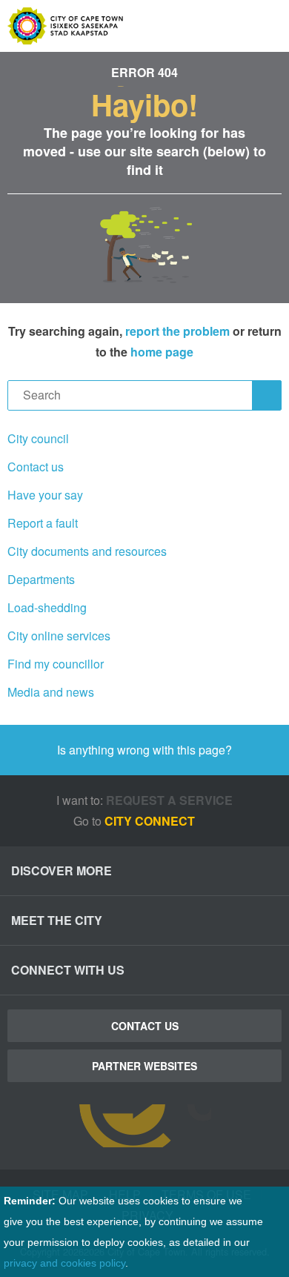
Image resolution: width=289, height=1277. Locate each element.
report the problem (177, 330)
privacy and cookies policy (64, 1263)
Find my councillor (55, 663)
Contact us (35, 466)
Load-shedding (47, 607)
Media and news (50, 691)
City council (38, 438)
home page (161, 351)
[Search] (267, 395)
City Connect (151, 820)
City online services (58, 635)
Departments (41, 579)
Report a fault (42, 522)
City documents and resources (87, 551)
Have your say (45, 494)
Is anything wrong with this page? (144, 749)
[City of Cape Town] (144, 1125)
